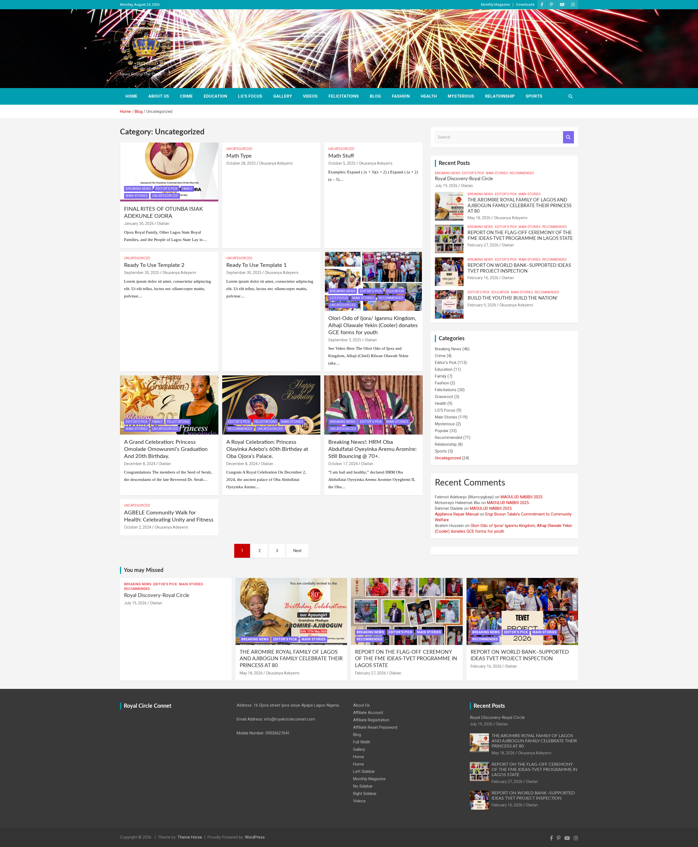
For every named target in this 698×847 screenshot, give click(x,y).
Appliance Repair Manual (457, 514)
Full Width (361, 742)
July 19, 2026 (446, 185)
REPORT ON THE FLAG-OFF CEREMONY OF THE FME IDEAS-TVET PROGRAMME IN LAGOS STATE (406, 659)
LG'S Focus (339, 298)
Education (215, 96)
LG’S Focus (250, 96)
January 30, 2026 (139, 223)
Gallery (282, 96)
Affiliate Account (368, 712)
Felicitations (344, 96)
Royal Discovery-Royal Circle (464, 178)
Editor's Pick (166, 189)
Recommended (391, 298)
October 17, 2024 (343, 464)
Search (568, 137)
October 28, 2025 (241, 163)
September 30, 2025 (141, 272)
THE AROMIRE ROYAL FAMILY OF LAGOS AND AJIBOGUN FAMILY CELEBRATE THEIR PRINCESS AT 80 (519, 205)
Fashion (401, 96)
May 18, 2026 (479, 218)
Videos (310, 96)
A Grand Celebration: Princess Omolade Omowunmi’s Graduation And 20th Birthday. (165, 449)
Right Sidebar (365, 793)
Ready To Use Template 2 (154, 265)
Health (429, 96)
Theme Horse (189, 837)
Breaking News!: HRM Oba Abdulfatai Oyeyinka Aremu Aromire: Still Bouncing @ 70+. (372, 449)
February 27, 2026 (483, 245)
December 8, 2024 (139, 464)
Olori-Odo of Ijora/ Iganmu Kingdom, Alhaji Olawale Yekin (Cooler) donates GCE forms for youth (373, 325)
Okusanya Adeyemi (276, 163)
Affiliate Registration (371, 720)
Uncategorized (165, 196)
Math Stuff (341, 156)
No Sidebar (363, 786)
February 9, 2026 (482, 305)
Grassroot (444, 396)
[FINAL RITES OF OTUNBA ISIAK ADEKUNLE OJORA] (169, 172)
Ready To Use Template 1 (256, 265)
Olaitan (163, 223)
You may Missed (143, 570)
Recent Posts (454, 163)
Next (297, 550)
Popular (442, 430)
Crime (186, 96)
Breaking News (138, 189)
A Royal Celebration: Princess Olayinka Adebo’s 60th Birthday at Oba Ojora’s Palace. (267, 449)
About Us (158, 96)
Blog (375, 96)
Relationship (500, 96)
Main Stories (137, 196)
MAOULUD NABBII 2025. (522, 497)
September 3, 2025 (344, 340)
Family (187, 189)
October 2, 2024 (137, 527)
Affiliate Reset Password (375, 727)
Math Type (239, 156)
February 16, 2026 (483, 278)
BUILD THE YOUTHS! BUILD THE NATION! (513, 298)
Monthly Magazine (495, 4)
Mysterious (461, 96)
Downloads (525, 4)
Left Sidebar (364, 771)
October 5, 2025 (342, 163)
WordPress (255, 837)
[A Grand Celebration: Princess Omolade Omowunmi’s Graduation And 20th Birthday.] (169, 405)
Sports (534, 96)
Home (131, 96)
